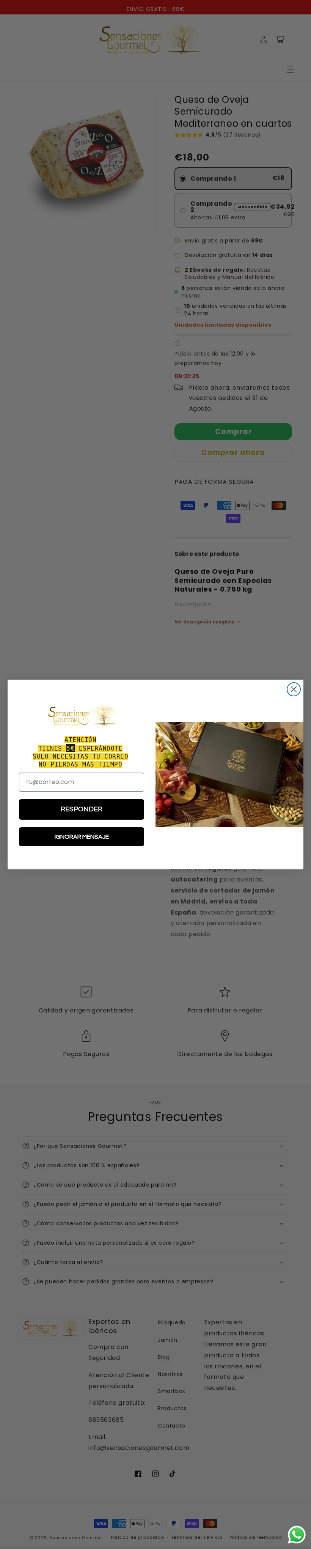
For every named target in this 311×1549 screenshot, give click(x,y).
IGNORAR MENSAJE (82, 837)
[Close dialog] (293, 689)
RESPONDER (81, 809)
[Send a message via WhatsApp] (296, 1534)
